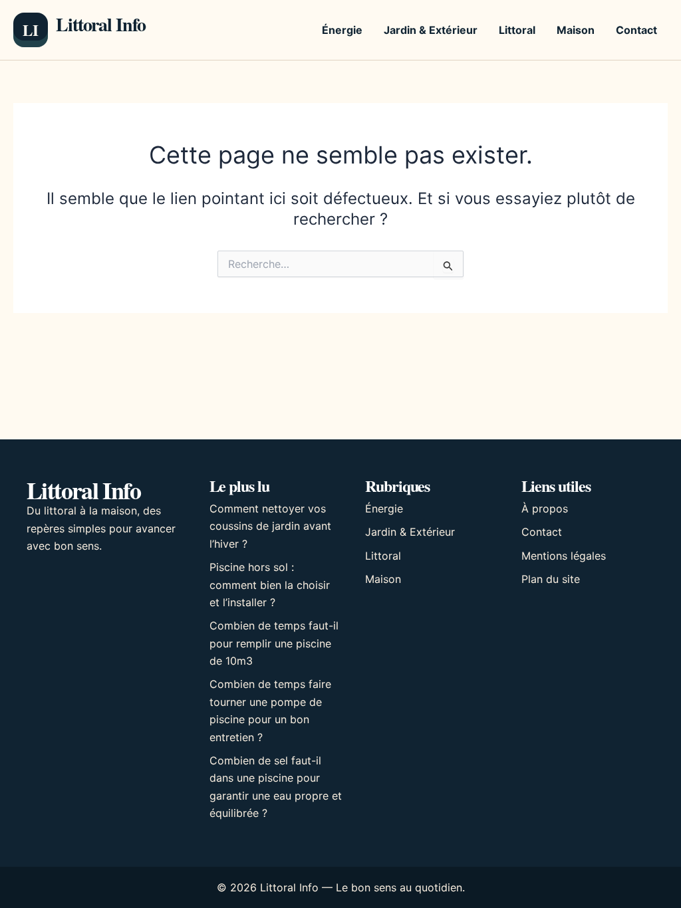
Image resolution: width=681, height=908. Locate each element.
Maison (576, 30)
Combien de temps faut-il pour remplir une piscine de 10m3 (274, 643)
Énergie (342, 30)
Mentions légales (563, 555)
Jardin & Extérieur (430, 30)
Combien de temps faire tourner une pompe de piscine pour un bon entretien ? (270, 710)
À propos (544, 508)
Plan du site (550, 579)
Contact (636, 30)
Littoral (517, 30)
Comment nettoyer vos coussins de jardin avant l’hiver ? (270, 526)
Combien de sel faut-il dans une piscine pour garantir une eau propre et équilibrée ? (275, 787)
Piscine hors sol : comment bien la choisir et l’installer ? (269, 584)
